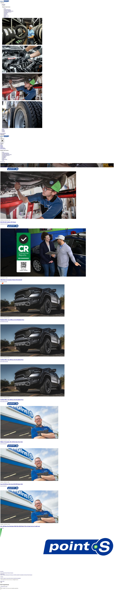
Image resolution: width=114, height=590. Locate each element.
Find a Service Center (12, 578)
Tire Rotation (6, 14)
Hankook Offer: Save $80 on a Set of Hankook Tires (12, 319)
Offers (3, 129)
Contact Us (4, 578)
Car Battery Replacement (7, 10)
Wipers (5, 16)
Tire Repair (5, 13)
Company (1, 576)
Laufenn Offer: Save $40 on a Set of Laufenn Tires (11, 399)
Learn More (5, 281)
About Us (1, 578)
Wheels (3, 158)
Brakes (5, 8)
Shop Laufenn (2, 361)
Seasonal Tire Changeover (6, 155)
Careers (8, 578)
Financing (3, 131)
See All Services (6, 17)
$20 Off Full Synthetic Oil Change (8, 222)
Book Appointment (3, 133)
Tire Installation (6, 12)
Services (3, 5)
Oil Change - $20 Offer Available (7, 154)
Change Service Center (4, 586)
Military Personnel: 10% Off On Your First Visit (11, 441)
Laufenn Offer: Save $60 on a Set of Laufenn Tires (11, 359)
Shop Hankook (2, 321)
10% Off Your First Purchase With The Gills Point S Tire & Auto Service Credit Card (20, 526)
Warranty (1, 146)
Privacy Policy (2, 581)
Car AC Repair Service (7, 9)
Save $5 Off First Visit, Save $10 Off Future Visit (11, 484)
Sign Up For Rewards (3, 443)
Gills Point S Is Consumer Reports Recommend (11, 279)
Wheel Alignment (4, 159)
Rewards (3, 130)
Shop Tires (3, 4)
